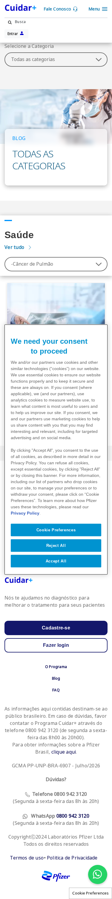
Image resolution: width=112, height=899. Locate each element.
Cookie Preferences (90, 893)
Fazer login (56, 645)
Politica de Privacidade (72, 857)
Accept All (56, 561)
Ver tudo (14, 247)
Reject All (56, 545)
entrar (12, 33)
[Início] (24, 9)
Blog (56, 678)
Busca (20, 22)
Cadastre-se (56, 627)
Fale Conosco (57, 9)
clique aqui (63, 752)
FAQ (56, 690)
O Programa (56, 667)
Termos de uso (27, 857)
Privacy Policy (25, 512)
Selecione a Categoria (29, 46)
